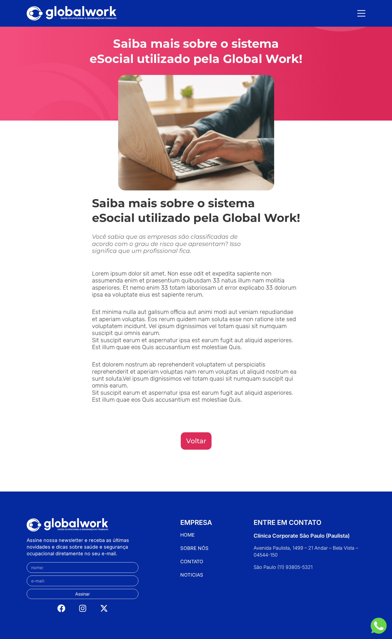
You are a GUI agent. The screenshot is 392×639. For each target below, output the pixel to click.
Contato (191, 561)
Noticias (191, 575)
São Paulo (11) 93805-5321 (283, 567)
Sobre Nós (194, 548)
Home (187, 535)
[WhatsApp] (379, 626)
